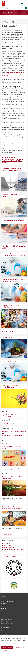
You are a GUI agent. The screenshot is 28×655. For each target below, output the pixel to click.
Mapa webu (3, 608)
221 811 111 (6, 630)
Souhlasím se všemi (7, 647)
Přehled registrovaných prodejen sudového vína (14, 550)
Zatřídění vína (7, 543)
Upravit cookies (4, 612)
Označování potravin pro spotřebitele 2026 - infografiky (12, 447)
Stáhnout (5, 423)
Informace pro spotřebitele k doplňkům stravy (11, 386)
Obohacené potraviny (9, 361)
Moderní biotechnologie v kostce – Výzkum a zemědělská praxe (13, 477)
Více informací (6, 650)
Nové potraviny (7, 337)
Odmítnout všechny (20, 647)
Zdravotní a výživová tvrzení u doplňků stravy (12, 306)
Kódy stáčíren (7, 545)
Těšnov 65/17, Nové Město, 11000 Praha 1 (7, 622)
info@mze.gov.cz (7, 627)
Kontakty (3, 606)
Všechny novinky (8, 534)
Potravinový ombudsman (11, 556)
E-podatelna (4, 603)
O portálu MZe (4, 599)
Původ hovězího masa (9, 547)
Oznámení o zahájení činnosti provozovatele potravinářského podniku (13, 170)
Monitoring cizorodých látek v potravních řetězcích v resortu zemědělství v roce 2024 (12, 507)
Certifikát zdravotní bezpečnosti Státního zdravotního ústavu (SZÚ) (14, 254)
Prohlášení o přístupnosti (7, 601)
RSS (2, 610)
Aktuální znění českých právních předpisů (12, 435)
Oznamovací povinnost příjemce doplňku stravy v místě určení (13, 221)
